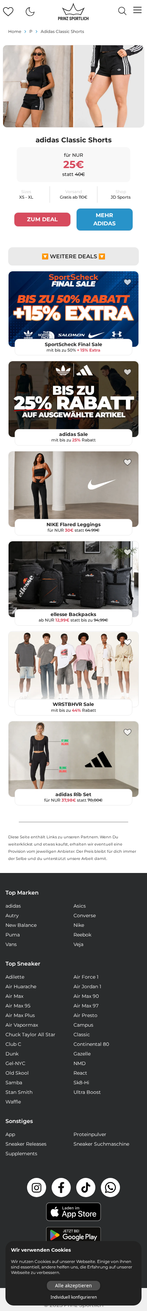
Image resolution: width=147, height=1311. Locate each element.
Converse (85, 915)
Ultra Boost (87, 1092)
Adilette (14, 977)
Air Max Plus (20, 1015)
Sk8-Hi (81, 1082)
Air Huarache (20, 986)
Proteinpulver (90, 1134)
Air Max (14, 996)
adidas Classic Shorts (62, 31)
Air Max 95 (17, 1006)
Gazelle (82, 1054)
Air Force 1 (86, 977)
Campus (83, 1025)
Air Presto (85, 1015)
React (80, 1073)
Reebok (82, 935)
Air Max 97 (86, 1006)
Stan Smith (18, 1092)
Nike (79, 925)
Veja (78, 944)
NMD (80, 1063)
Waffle (13, 1102)
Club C (13, 1044)
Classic (82, 1034)
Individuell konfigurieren (74, 1297)
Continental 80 (91, 1044)
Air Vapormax (21, 1025)
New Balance (21, 925)
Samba (13, 1082)
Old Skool (17, 1073)
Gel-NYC (15, 1063)
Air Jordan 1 (87, 986)
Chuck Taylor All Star (30, 1034)
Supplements (21, 1153)
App (10, 1134)
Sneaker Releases (25, 1144)
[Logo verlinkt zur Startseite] (73, 11)
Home (14, 31)
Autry (12, 915)
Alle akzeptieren (73, 1285)
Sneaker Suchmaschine (101, 1144)
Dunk (11, 1054)
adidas (13, 906)
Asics (80, 906)
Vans (11, 944)
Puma (12, 935)
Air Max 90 (86, 996)
